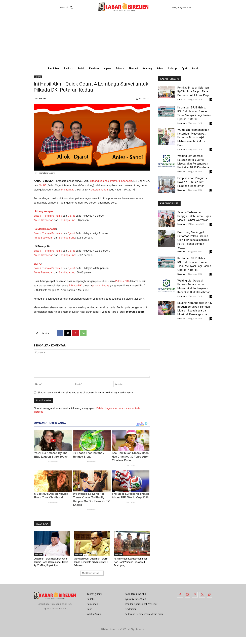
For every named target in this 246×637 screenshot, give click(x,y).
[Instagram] (187, 595)
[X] (67, 333)
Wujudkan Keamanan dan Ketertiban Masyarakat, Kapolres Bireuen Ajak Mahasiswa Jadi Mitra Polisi (193, 137)
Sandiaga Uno (67, 220)
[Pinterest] (75, 333)
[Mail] (195, 595)
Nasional (38, 77)
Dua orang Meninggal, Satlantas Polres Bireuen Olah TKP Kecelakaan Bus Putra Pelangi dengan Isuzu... (193, 239)
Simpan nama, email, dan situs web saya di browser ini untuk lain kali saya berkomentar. (86, 392)
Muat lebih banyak (90, 573)
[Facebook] (60, 333)
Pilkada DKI (67, 189)
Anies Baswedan (43, 220)
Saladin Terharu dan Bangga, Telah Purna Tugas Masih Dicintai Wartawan (194, 216)
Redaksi (42, 98)
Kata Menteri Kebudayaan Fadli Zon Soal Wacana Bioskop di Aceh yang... (130, 562)
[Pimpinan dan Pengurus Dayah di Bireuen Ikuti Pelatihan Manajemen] (166, 184)
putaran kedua (99, 189)
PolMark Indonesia (121, 180)
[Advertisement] (123, 39)
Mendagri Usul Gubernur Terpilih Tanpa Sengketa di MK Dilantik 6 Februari (91, 562)
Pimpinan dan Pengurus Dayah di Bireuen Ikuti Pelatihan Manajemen (192, 181)
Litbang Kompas (99, 180)
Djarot (71, 215)
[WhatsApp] (83, 333)
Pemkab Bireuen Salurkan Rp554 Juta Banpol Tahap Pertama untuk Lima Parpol (194, 91)
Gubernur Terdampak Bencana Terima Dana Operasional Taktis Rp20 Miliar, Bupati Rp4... (51, 562)
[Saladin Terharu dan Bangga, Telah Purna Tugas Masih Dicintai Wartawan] (166, 218)
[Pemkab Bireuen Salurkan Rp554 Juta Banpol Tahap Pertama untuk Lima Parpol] (166, 92)
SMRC (42, 185)
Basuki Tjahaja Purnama (48, 215)
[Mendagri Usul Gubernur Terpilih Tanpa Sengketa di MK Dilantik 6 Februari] (92, 543)
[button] (67, 7)
